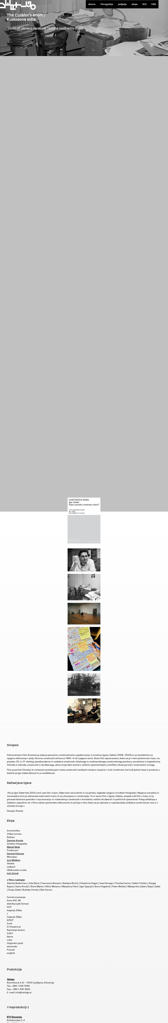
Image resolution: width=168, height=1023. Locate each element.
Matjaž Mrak (13, 847)
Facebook (39, 28)
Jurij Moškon (13, 860)
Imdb (62, 28)
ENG (153, 4)
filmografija (107, 4)
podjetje (122, 4)
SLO (144, 4)
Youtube (52, 28)
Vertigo (10, 979)
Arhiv (70, 28)
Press (79, 28)
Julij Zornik (13, 873)
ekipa (134, 4)
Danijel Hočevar (15, 853)
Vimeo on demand (20, 28)
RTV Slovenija (14, 1017)
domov (92, 4)
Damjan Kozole (15, 840)
